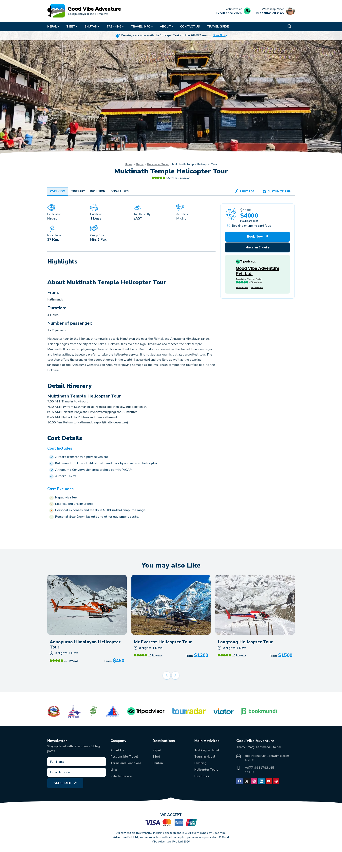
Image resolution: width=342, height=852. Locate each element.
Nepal (139, 164)
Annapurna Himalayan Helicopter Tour (85, 644)
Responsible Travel (124, 757)
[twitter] (247, 781)
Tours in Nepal (204, 757)
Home (128, 164)
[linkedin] (261, 781)
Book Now (219, 35)
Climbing (200, 763)
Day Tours (201, 776)
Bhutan (157, 763)
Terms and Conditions (125, 763)
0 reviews (184, 178)
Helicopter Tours (158, 164)
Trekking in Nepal (206, 750)
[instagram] (254, 781)
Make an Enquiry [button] (257, 247)
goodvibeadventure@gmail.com (267, 756)
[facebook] (239, 781)
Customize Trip (279, 191)
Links (114, 770)
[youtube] (269, 781)
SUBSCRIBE (63, 783)
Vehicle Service (121, 776)
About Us (117, 750)
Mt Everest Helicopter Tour (163, 642)
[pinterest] (276, 781)
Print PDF (247, 191)
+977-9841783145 (259, 767)
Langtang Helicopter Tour (245, 642)
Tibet (156, 757)
